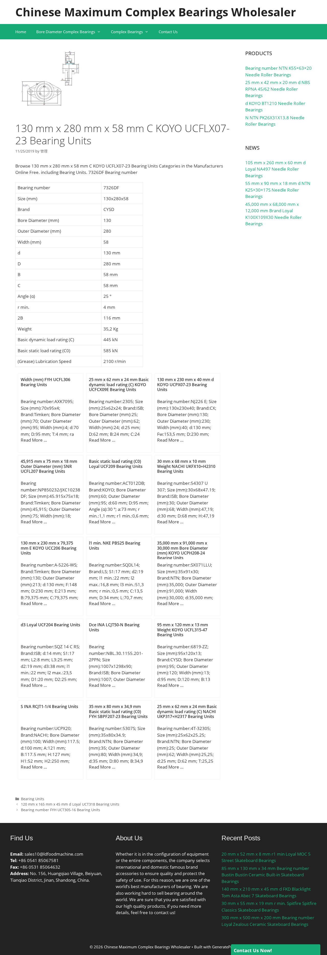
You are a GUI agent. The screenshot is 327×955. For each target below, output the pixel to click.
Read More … (34, 440)
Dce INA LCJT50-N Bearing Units (114, 627)
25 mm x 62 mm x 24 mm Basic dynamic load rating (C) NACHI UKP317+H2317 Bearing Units (187, 711)
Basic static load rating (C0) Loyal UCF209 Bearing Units (116, 463)
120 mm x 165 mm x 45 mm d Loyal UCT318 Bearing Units (70, 804)
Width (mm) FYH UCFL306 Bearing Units (45, 382)
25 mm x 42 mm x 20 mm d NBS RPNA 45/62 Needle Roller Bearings (277, 88)
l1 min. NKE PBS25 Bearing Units (114, 545)
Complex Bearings (127, 31)
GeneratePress (225, 946)
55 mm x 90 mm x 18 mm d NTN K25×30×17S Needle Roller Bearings (277, 189)
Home (20, 31)
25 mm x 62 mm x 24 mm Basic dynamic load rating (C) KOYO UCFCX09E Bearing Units (119, 384)
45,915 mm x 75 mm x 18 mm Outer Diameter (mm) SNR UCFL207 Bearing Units (49, 466)
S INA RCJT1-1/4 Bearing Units (49, 706)
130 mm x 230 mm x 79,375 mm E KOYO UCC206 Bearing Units (48, 548)
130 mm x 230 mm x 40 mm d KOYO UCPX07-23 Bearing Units (185, 384)
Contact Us (168, 31)
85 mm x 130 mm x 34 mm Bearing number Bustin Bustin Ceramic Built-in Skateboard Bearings (265, 874)
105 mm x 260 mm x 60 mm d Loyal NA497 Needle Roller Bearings (275, 169)
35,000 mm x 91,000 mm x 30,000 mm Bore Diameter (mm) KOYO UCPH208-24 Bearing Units (182, 550)
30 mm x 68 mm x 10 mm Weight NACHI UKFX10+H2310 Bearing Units (186, 466)
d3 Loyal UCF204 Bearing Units (50, 625)
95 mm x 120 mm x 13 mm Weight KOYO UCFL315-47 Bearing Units (182, 629)
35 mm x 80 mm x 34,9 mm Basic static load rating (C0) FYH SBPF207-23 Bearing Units (118, 711)
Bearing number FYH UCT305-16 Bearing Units (60, 809)
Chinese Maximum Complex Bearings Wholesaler (155, 12)
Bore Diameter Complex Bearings (65, 31)
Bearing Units (32, 798)
